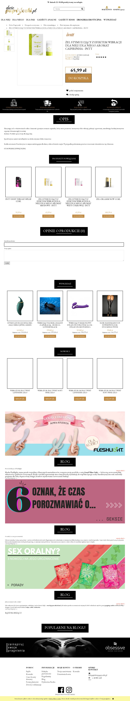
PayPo (28, 671)
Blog (43, 679)
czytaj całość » (120, 470)
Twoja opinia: (7, 248)
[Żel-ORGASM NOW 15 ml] (108, 182)
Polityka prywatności (46, 672)
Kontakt (29, 674)
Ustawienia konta (64, 674)
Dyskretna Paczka (48, 682)
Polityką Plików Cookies (55, 699)
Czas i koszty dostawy (31, 678)
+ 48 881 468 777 (95, 679)
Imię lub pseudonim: (9, 241)
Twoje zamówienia (64, 671)
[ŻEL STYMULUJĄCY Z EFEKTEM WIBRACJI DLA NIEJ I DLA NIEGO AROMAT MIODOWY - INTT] (48, 182)
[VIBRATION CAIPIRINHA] (9, 33)
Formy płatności (32, 682)
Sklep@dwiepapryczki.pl (97, 675)
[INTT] (70, 34)
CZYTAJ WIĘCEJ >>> (11, 478)
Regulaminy (46, 676)
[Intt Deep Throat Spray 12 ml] (18, 182)
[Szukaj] (82, 9)
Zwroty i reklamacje (33, 684)
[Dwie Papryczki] (21, 9)
